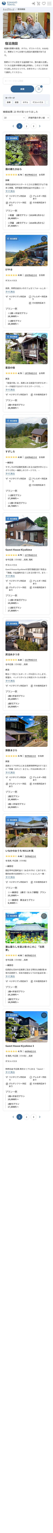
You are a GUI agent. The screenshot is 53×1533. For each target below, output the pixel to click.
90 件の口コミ (30, 756)
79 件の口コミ (30, 856)
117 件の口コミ (31, 555)
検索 (22, 89)
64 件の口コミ (30, 1051)
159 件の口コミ (31, 275)
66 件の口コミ (30, 955)
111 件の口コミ (31, 660)
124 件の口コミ (31, 457)
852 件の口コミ (31, 174)
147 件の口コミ (31, 373)
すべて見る (10, 191)
